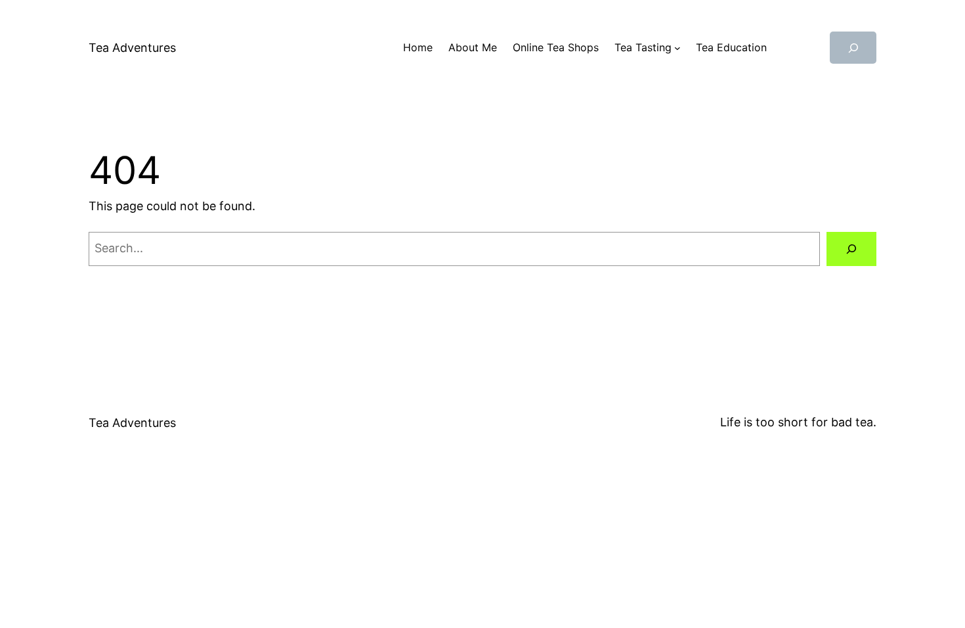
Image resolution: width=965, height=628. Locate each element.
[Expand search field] (853, 48)
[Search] (851, 249)
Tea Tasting (643, 47)
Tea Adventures (132, 48)
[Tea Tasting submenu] (677, 48)
